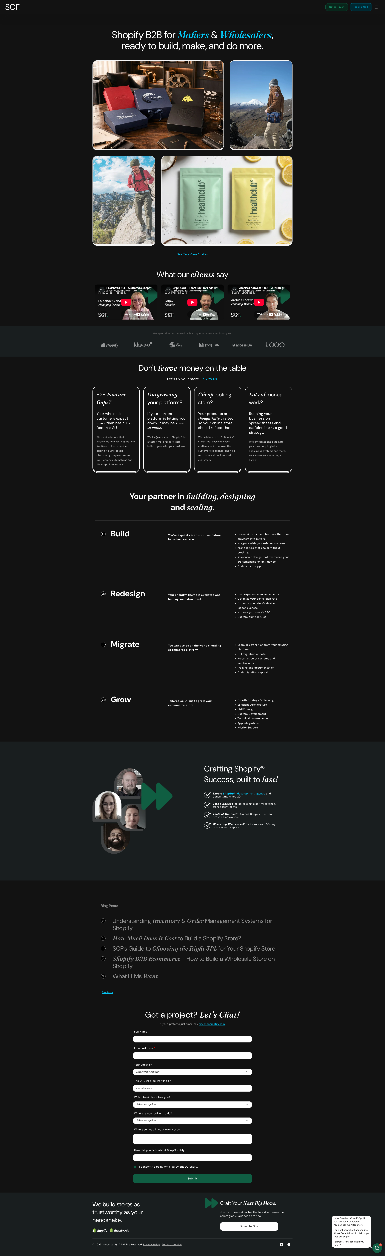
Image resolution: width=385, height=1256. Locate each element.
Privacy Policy (151, 1244)
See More (107, 992)
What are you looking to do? (153, 1113)
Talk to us (209, 379)
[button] (376, 7)
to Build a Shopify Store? (177, 938)
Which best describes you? (152, 1097)
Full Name (141, 1031)
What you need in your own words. (157, 1129)
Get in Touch (336, 6)
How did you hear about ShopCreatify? (160, 1150)
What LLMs (135, 976)
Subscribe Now (249, 1226)
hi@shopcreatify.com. (212, 1024)
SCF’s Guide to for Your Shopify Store (194, 948)
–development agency (244, 793)
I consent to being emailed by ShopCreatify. (168, 1166)
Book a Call (361, 6)
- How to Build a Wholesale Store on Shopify (194, 962)
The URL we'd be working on (152, 1081)
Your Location (143, 1065)
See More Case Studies (192, 254)
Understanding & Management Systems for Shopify (192, 924)
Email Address (145, 1048)
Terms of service (172, 1244)
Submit (192, 1178)
